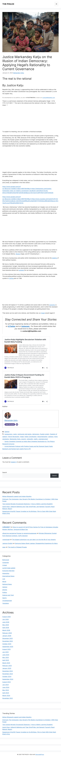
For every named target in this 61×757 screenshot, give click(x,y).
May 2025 (5, 657)
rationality (30, 439)
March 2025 (6, 663)
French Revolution (13, 436)
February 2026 (7, 633)
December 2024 (7, 671)
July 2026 (5, 619)
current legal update (8, 568)
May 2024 (5, 690)
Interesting (5, 573)
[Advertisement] (30, 119)
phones (4, 590)
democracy (35, 434)
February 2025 (7, 665)
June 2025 (5, 655)
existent (21, 270)
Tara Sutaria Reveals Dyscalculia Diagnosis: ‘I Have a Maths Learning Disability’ (27, 504)
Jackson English (7, 543)
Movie (4, 581)
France (11, 278)
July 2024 (5, 684)
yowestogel (6, 539)
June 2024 (5, 687)
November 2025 (7, 641)
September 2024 (7, 679)
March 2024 (6, 695)
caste (15, 434)
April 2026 (5, 627)
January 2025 (6, 668)
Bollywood (5, 560)
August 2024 (6, 682)
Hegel (43, 313)
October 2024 (6, 676)
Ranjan (18, 254)
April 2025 (5, 660)
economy (52, 305)
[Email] (17, 424)
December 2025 (7, 638)
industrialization (42, 436)
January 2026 (6, 636)
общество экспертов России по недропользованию (19, 533)
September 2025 (7, 646)
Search (4, 472)
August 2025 (6, 649)
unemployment (43, 439)
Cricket (4, 565)
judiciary (50, 436)
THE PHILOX (8, 4)
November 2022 (7, 698)
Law (3, 579)
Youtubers (5, 603)
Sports (4, 598)
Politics (4, 592)
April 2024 (5, 693)
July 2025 (5, 652)
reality (36, 439)
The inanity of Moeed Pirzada (17, 547)
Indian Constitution (31, 436)
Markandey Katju (18, 73)
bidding (54, 258)
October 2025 (6, 644)
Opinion (7, 431)
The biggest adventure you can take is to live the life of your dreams (34, 539)
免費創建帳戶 (6, 527)
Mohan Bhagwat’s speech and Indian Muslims (16, 496)
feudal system (44, 434)
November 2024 (7, 674)
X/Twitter (11, 326)
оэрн (3, 547)
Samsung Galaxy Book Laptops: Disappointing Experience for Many (36, 543)
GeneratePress (40, 754)
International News (8, 576)
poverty (23, 439)
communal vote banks (24, 434)
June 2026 (5, 622)
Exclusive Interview (8, 570)
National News (7, 584)
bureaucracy (8, 434)
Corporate (5, 562)
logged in (14, 462)
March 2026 (6, 630)
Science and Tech (8, 595)
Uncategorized (7, 600)
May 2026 (5, 625)
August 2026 (6, 616)
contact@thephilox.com (48, 97)
